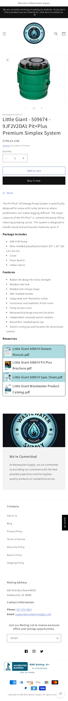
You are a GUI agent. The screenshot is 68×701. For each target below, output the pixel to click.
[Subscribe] (57, 638)
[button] (4, 34)
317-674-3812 (24, 609)
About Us (12, 515)
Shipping (6, 145)
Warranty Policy (16, 547)
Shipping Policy (15, 562)
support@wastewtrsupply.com (33, 614)
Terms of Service (16, 539)
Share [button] (10, 192)
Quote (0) (65, 522)
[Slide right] (42, 108)
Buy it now (34, 180)
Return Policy (14, 555)
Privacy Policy (14, 531)
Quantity (7, 151)
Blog (9, 523)
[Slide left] (26, 108)
